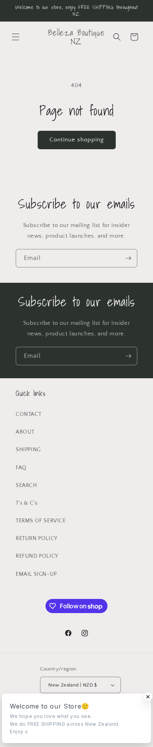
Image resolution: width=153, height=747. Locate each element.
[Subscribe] (128, 258)
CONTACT (28, 414)
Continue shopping (76, 139)
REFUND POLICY (37, 556)
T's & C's (26, 503)
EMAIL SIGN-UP (36, 574)
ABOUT (25, 432)
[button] (15, 37)
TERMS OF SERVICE (41, 521)
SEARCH (26, 485)
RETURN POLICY (37, 538)
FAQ (21, 468)
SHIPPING (28, 450)
